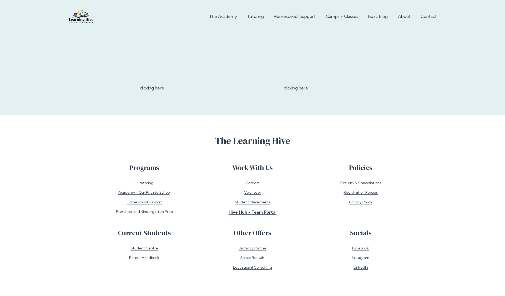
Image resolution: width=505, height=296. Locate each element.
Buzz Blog (378, 16)
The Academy (223, 16)
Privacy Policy (360, 202)
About (404, 16)
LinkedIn (361, 267)
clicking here (152, 88)
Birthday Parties (252, 248)
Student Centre (144, 248)
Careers (252, 182)
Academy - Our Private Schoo (144, 192)
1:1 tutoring (144, 182)
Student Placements (252, 202)
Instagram (360, 257)
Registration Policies (361, 192)
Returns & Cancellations (360, 182)
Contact (429, 16)
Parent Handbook (144, 257)
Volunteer (252, 192)
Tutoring (255, 16)
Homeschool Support (295, 16)
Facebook (360, 248)
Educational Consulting (252, 267)
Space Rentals (252, 257)
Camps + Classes (342, 16)
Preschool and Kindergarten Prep (144, 211)
